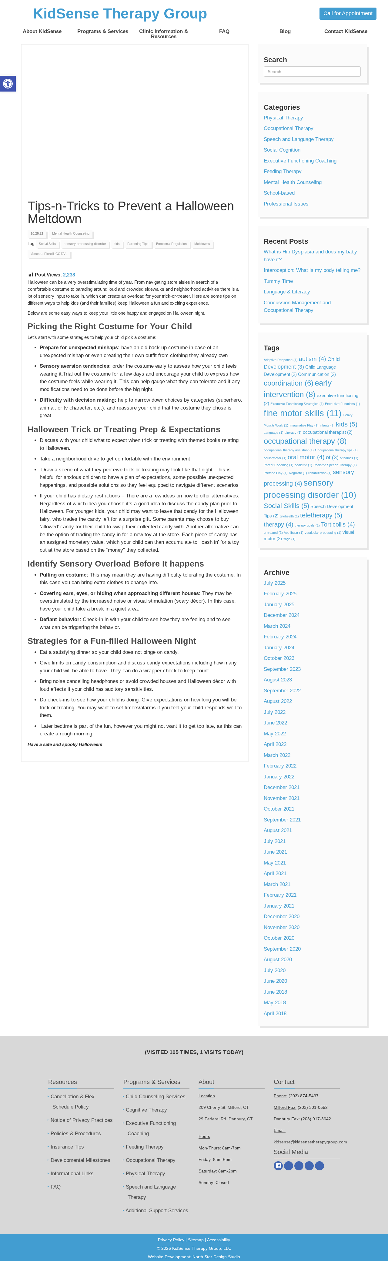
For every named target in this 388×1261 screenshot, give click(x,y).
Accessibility (218, 1239)
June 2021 (275, 852)
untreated (273, 532)
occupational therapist (328, 432)
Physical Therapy (283, 118)
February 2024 (280, 637)
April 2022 (275, 744)
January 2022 (279, 777)
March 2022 (277, 755)
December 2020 (281, 916)
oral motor (306, 457)
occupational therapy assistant (289, 450)
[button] (8, 84)
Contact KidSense (345, 31)
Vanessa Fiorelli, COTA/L (49, 254)
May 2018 (275, 1002)
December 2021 (281, 787)
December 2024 (281, 615)
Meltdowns (202, 244)
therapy (278, 524)
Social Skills (47, 244)
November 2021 (281, 798)
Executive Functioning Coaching (300, 161)
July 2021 (275, 841)
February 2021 (280, 895)
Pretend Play (276, 473)
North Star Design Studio (216, 1256)
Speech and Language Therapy (299, 139)
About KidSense (42, 31)
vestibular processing (323, 532)
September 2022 (282, 691)
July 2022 (275, 712)
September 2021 (282, 820)
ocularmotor (275, 458)
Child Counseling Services (156, 1096)
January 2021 (279, 906)
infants (327, 425)
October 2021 (279, 809)
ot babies (349, 458)
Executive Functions (342, 404)
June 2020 (275, 981)
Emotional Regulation (171, 244)
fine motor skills (303, 413)
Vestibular (293, 532)
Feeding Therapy (283, 171)
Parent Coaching (278, 465)
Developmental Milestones (80, 1160)
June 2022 (275, 723)
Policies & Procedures (76, 1133)
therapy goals (307, 525)
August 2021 (278, 830)
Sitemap (196, 1239)
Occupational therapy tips (336, 450)
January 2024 (279, 648)
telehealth (289, 516)
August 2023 (278, 680)
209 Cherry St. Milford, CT (224, 1107)
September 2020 (282, 949)
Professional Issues (286, 204)
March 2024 (277, 626)
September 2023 (282, 669)
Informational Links (72, 1173)
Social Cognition (282, 150)
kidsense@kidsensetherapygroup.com (310, 1141)
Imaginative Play (304, 425)
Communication (317, 374)
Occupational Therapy (288, 128)
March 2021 (277, 884)
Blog (285, 31)
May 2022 (275, 734)
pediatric (303, 465)
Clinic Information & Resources (163, 33)
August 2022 (278, 701)
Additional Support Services (156, 1210)
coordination (288, 383)
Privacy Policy (171, 1239)
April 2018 (275, 1013)
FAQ (224, 31)
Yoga (289, 539)
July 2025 (275, 583)
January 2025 (279, 604)
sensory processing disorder (85, 244)
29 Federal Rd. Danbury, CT (226, 1118)
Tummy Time (278, 281)
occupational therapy (305, 441)
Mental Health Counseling (70, 233)
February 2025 (280, 594)
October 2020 (279, 938)
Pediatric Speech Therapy (335, 465)
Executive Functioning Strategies (297, 404)
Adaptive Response (281, 360)
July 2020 (275, 970)
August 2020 (278, 959)
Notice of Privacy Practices (82, 1120)
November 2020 (281, 927)
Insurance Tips (67, 1147)
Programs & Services (102, 31)
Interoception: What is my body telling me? (312, 270)
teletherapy (321, 515)
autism (312, 359)
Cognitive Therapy (146, 1110)
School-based (279, 193)
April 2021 (275, 873)
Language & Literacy (287, 292)
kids (117, 244)
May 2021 (275, 863)
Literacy (293, 432)
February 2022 (280, 766)
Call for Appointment (348, 13)
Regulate (298, 473)
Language (273, 432)
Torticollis (338, 524)
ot (332, 457)
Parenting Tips (138, 244)
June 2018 (275, 992)
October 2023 (279, 658)
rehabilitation (320, 473)
